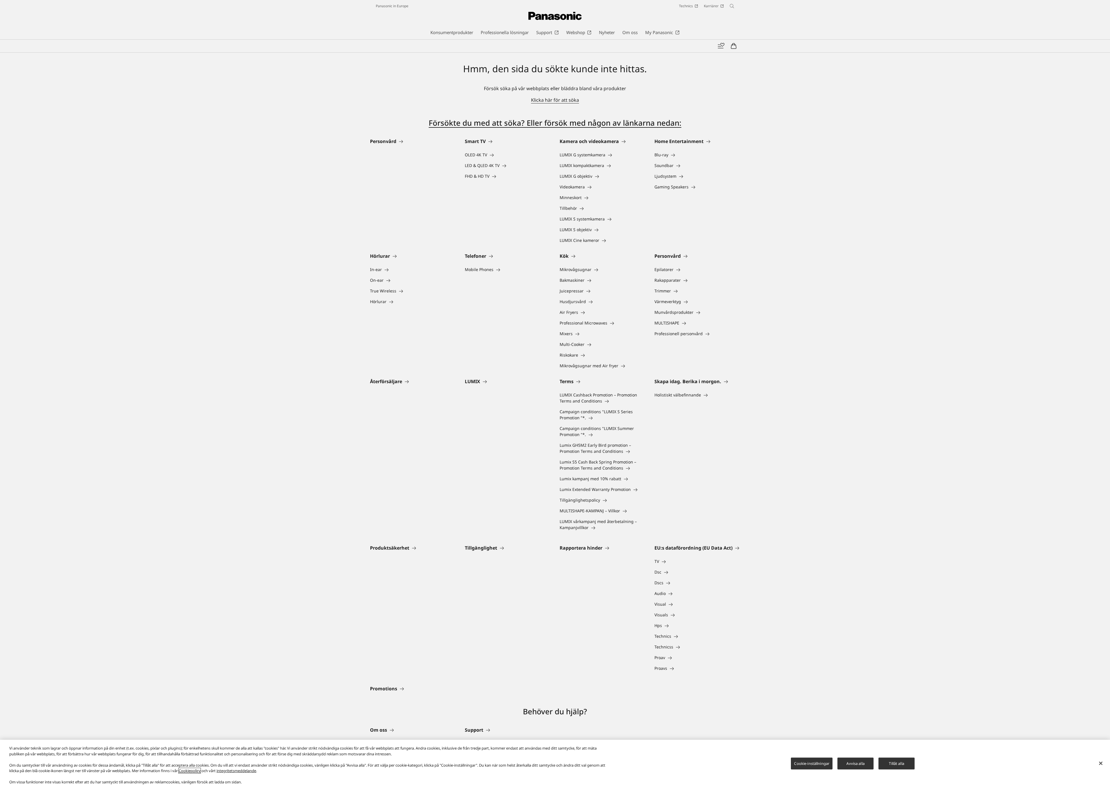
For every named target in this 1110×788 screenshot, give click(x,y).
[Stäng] (1100, 763)
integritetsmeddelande (236, 770)
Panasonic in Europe (392, 5)
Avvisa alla (855, 763)
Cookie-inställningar (811, 763)
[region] (555, 764)
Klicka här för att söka (555, 100)
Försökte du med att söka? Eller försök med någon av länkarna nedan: (555, 123)
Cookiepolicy (190, 770)
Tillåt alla (896, 763)
